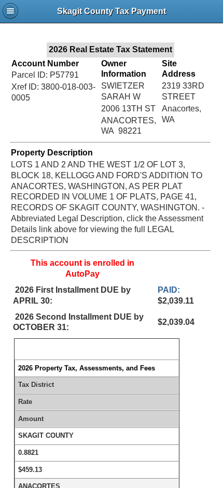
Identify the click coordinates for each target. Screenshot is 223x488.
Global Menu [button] (10, 11)
